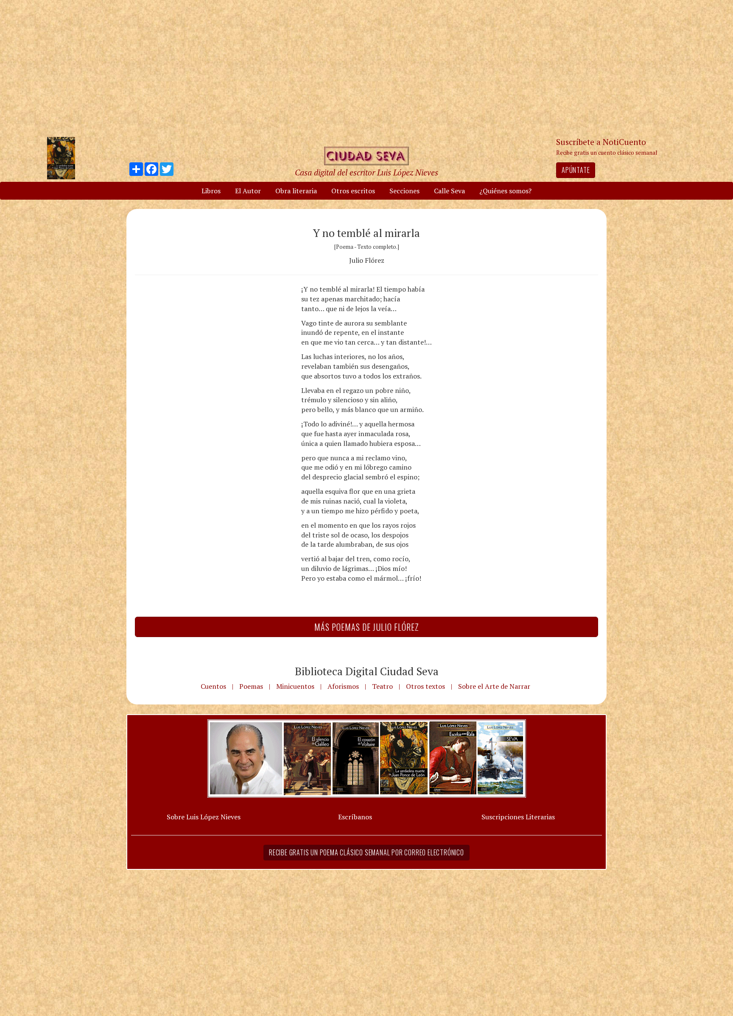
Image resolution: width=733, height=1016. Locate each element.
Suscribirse (323, 572)
